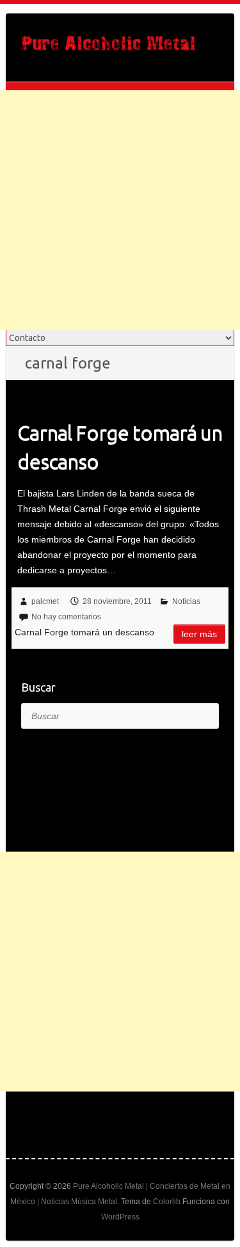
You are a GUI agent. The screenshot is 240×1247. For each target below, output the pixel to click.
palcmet (45, 601)
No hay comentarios (66, 616)
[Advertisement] (120, 210)
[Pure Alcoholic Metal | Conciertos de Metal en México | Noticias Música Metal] (108, 47)
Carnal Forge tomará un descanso (119, 447)
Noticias (186, 601)
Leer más (199, 634)
